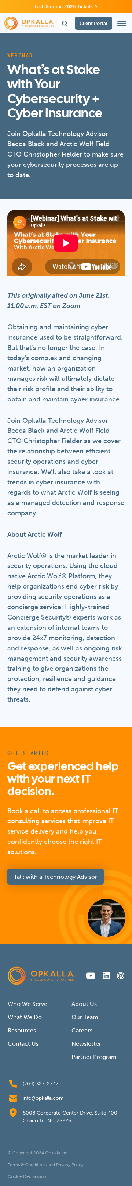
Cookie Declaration (27, 1176)
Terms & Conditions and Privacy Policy (46, 1164)
